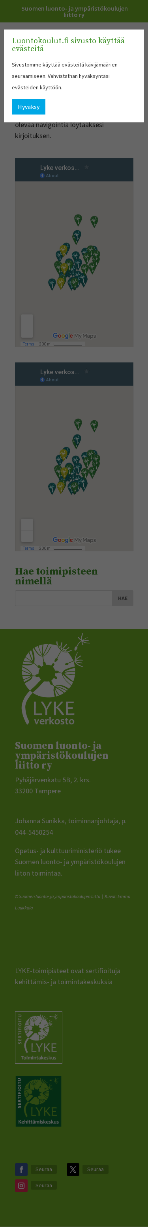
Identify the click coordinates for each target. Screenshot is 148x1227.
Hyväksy (28, 107)
